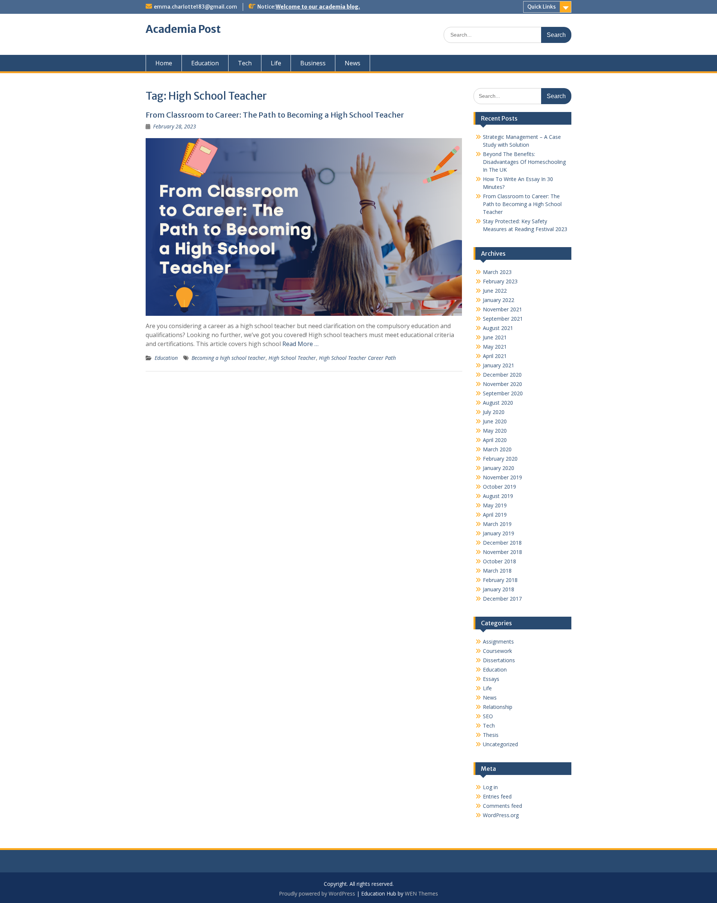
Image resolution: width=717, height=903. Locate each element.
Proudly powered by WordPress (317, 893)
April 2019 (495, 514)
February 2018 (500, 579)
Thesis (491, 734)
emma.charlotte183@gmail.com (195, 6)
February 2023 (500, 281)
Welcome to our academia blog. (318, 6)
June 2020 (495, 421)
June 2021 (495, 337)
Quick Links (541, 6)
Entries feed (497, 796)
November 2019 (502, 477)
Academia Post (183, 29)
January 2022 (498, 299)
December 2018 (502, 542)
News (352, 63)
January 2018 (498, 589)
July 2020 (494, 411)
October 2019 (499, 486)
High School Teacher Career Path (357, 357)
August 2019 (498, 495)
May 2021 (495, 346)
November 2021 (502, 309)
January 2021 (498, 365)
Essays (491, 678)
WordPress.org (501, 815)
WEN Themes (421, 893)
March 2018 (497, 570)
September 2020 (503, 393)
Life (276, 63)
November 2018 (502, 551)
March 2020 (497, 449)
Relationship (497, 706)
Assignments (498, 641)
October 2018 (499, 561)
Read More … (300, 344)
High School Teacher (292, 357)
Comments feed (502, 805)
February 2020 (500, 458)
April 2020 (495, 439)
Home (163, 63)
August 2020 (498, 402)
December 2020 (502, 374)
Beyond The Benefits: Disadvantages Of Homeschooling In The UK (524, 161)
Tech (245, 63)
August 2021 (498, 327)
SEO (488, 716)
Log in (490, 787)
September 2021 (503, 318)
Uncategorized (500, 744)
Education (205, 63)
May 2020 (495, 430)
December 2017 (502, 598)
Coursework (497, 650)
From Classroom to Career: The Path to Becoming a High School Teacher (275, 114)
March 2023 (497, 271)
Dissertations (499, 660)
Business (313, 63)
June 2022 (495, 290)
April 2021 (495, 355)
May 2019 (495, 505)
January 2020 (498, 467)
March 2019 (497, 523)
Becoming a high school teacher (229, 357)
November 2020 (502, 383)
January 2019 (498, 533)
